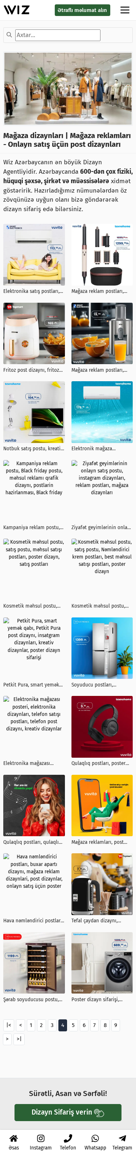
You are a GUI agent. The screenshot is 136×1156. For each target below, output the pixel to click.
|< (8, 1025)
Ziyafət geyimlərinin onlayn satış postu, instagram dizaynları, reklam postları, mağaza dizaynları (102, 527)
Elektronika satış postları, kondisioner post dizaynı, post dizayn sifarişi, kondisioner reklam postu (32, 291)
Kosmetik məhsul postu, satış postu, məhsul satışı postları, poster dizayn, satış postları (31, 606)
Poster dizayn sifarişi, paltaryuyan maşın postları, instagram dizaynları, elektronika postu (101, 999)
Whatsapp (95, 1148)
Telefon (68, 1148)
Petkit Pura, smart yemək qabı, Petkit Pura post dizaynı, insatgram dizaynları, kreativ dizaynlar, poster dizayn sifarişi (31, 685)
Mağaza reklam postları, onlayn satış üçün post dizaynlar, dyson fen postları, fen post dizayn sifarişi (98, 291)
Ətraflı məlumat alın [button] (82, 10)
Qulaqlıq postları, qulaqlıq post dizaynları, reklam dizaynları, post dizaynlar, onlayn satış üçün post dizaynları (32, 842)
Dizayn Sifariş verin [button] (62, 1112)
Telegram (122, 1148)
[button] (125, 10)
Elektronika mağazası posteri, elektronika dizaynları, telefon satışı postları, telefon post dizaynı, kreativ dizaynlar (31, 763)
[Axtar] (9, 35)
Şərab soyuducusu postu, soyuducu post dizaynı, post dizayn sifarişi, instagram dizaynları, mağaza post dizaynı (31, 999)
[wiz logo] (17, 10)
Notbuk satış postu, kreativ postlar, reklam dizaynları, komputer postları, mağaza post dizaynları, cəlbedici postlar (33, 449)
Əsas (14, 1148)
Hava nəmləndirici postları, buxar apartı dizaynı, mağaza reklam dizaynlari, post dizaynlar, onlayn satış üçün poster (33, 921)
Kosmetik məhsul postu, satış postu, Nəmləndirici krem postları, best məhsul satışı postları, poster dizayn (101, 606)
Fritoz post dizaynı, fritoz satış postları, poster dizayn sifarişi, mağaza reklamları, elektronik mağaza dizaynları (34, 370)
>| (19, 1039)
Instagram (41, 1148)
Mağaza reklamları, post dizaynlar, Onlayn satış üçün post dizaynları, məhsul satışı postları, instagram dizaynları (97, 842)
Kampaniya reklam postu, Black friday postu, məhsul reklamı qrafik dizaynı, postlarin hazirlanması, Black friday (32, 527)
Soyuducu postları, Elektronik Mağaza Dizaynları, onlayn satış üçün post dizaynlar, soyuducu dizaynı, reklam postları (99, 685)
